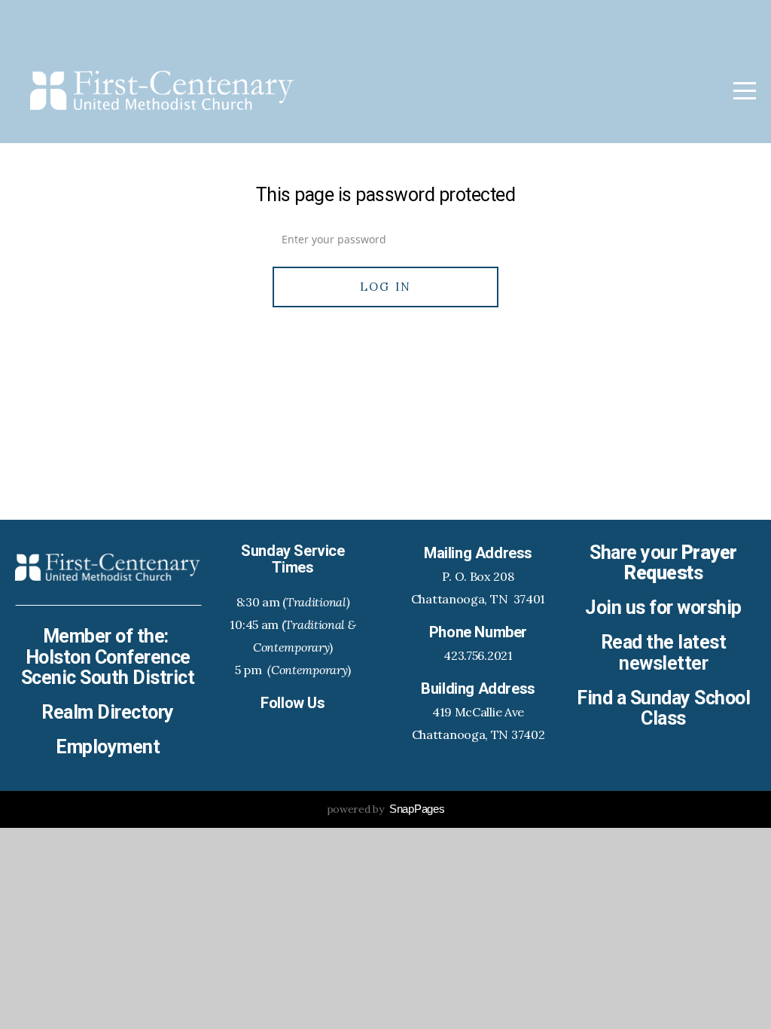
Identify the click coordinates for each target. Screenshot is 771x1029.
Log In (386, 286)
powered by (386, 809)
